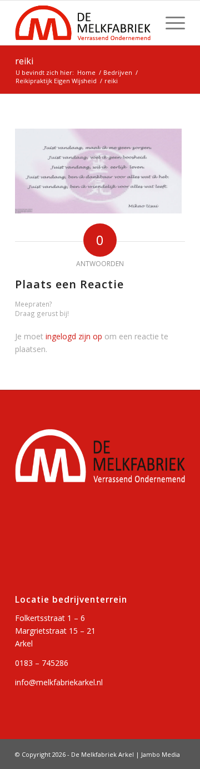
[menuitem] (169, 23)
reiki (24, 61)
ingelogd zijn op (74, 336)
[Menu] (169, 23)
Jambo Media (160, 754)
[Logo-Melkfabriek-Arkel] (83, 23)
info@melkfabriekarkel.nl (59, 682)
